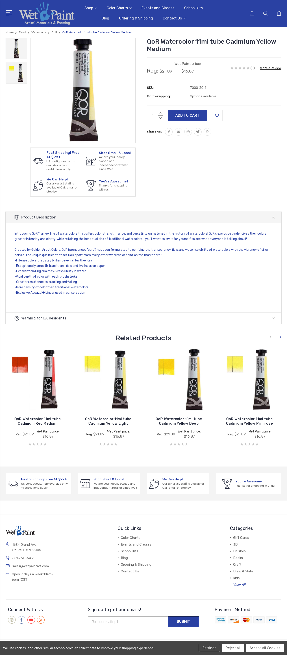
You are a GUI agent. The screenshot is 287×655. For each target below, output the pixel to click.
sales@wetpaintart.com (30, 566)
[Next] (279, 336)
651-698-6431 (23, 558)
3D (235, 544)
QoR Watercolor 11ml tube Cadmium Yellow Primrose (249, 421)
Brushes (239, 551)
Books (238, 558)
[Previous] (272, 336)
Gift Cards (241, 538)
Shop (89, 8)
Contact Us (172, 18)
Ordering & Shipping (136, 18)
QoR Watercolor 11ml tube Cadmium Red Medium (37, 421)
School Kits (193, 8)
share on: (154, 131)
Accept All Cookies (265, 647)
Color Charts (117, 8)
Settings (209, 647)
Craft (237, 565)
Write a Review (270, 68)
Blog (105, 18)
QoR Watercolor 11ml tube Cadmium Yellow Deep (179, 421)
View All (239, 585)
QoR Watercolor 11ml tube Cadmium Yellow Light (108, 421)
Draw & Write (243, 571)
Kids (236, 578)
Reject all (233, 647)
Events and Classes (157, 8)
